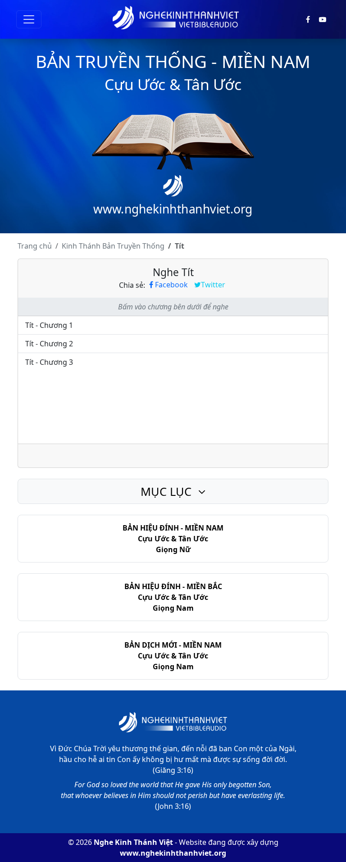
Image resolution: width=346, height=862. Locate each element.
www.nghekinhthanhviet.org (173, 853)
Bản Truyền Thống (113, 246)
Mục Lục (168, 491)
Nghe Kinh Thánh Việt (133, 842)
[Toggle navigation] (28, 19)
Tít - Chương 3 (49, 362)
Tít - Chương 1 (49, 325)
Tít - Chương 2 (49, 344)
